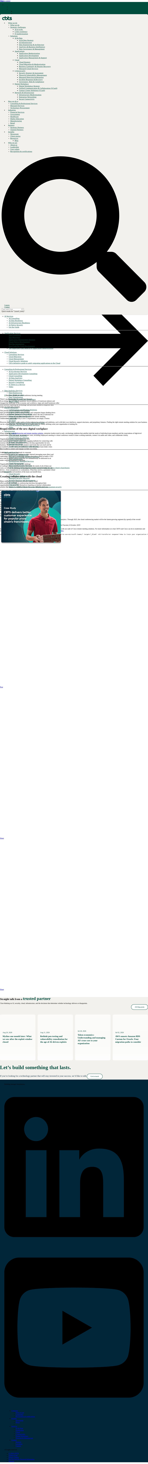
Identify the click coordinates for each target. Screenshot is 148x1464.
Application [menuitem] (20, 1430)
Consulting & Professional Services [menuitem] (18, 369)
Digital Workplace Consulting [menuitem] (20, 380)
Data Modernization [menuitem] (16, 395)
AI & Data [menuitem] (19, 1428)
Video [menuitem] (11, 387)
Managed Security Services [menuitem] (19, 478)
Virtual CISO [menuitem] (14, 485)
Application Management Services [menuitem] (22, 340)
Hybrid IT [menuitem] (12, 433)
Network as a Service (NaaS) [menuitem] (20, 416)
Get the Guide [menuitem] (14, 327)
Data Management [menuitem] (16, 459)
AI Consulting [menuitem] (14, 318)
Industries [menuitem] (12, 110)
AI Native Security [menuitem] (16, 325)
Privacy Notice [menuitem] (14, 1457)
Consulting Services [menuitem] (16, 354)
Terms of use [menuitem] (13, 1455)
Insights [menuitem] (11, 132)
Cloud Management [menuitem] (16, 359)
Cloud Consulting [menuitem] (15, 376)
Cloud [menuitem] (18, 1432)
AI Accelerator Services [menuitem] (18, 371)
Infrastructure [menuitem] (9, 431)
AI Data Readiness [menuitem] (16, 321)
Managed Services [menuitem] (11, 453)
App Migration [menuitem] (14, 337)
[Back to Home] (7, 18)
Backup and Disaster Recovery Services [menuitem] (24, 457)
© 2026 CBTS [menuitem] (14, 1453)
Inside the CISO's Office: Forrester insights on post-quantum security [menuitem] (35, 487)
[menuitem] (13, 7)
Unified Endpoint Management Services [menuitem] (24, 425)
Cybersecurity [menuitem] (20, 1434)
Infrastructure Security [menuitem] (17, 440)
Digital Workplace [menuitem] (11, 408)
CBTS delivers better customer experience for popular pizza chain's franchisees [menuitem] (39, 468)
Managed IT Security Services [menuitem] (20, 466)
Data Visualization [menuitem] (16, 397)
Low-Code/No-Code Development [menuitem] (22, 346)
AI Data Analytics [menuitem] (15, 378)
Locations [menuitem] (19, 1444)
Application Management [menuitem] (18, 455)
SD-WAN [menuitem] (12, 421)
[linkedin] (74, 1246)
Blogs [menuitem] (18, 1422)
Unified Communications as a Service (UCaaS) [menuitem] (26, 423)
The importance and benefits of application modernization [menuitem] (31, 348)
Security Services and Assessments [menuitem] (22, 480)
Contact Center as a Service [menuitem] (19, 412)
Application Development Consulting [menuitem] (23, 374)
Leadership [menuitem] (19, 1415)
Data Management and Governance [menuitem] (22, 399)
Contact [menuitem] (14, 1440)
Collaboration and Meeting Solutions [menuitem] (23, 410)
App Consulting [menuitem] (15, 335)
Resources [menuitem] (14, 138)
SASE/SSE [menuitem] (13, 419)
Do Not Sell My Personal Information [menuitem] (21, 1459)
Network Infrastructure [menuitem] (17, 442)
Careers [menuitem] (18, 1446)
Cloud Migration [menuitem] (15, 357)
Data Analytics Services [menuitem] (13, 391)
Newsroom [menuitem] (19, 1420)
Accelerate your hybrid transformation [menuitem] (23, 446)
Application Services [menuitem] (12, 333)
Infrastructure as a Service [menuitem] (19, 438)
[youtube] (74, 1407)
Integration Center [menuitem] (16, 444)
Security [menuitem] (7, 472)
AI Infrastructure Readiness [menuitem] (19, 323)
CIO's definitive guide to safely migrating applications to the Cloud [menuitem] (34, 363)
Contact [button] (7, 307)
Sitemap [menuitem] (11, 1461)
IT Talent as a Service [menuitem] (17, 385)
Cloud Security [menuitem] (14, 474)
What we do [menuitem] (8, 5)
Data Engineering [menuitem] (15, 393)
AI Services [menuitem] (8, 316)
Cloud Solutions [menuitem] (10, 352)
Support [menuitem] (18, 1442)
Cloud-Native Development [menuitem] (19, 342)
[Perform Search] (23, 309)
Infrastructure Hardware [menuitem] (18, 436)
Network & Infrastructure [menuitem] (24, 1438)
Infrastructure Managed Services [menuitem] (21, 461)
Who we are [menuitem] (12, 143)
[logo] (13, 1080)
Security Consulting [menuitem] (16, 382)
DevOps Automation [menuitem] (16, 344)
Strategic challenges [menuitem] (16, 9)
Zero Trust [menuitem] (13, 483)
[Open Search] (74, 229)
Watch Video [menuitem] (14, 402)
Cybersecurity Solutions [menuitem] (18, 476)
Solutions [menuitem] (14, 36)
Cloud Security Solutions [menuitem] (18, 361)
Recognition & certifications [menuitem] (25, 1416)
